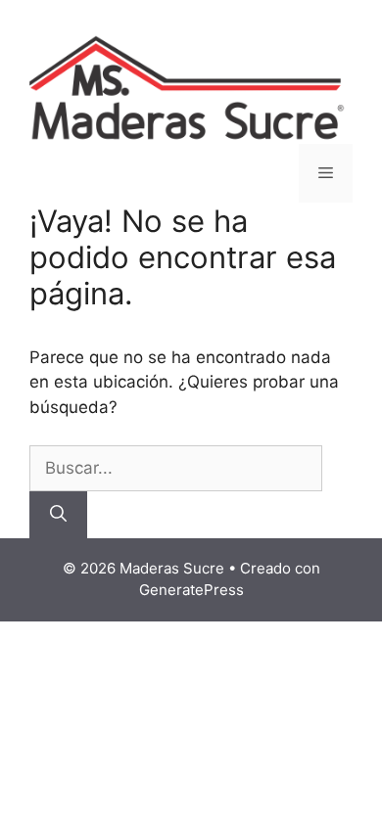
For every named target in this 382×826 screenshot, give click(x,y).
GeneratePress (191, 589)
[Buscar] (58, 514)
